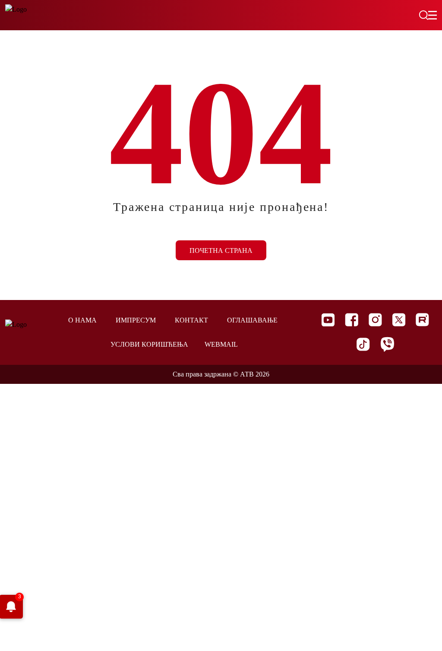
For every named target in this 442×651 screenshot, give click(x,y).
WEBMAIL (221, 344)
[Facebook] (351, 319)
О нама (82, 320)
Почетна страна (221, 250)
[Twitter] (398, 319)
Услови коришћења (149, 344)
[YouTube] (328, 319)
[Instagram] (375, 319)
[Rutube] (422, 319)
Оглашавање (252, 320)
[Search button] (423, 15)
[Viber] (387, 344)
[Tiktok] (363, 344)
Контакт (191, 320)
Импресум (136, 320)
